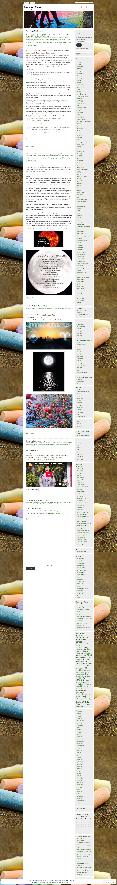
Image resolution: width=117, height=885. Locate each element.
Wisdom (64, 44)
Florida (85, 655)
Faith (81, 655)
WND (78, 290)
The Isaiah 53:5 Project (82, 539)
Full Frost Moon (68, 442)
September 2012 (80, 800)
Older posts (30, 568)
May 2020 (79, 713)
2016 (63, 155)
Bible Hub (79, 475)
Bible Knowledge (80, 477)
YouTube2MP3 (80, 459)
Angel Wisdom (80, 468)
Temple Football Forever (82, 588)
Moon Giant (79, 351)
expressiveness (50, 157)
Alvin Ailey (79, 389)
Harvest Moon (67, 157)
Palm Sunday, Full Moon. (49, 314)
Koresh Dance (80, 405)
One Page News (80, 192)
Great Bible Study (81, 496)
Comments (90, 7)
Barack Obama (80, 636)
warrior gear (59, 44)
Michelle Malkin (80, 167)
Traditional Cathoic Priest (82, 543)
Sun (61, 42)
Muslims (82, 672)
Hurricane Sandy (80, 661)
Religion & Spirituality (80, 693)
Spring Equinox (41, 308)
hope (87, 659)
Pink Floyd (32, 42)
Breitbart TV (79, 82)
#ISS (37, 129)
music (88, 670)
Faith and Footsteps (81, 495)
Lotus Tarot (79, 153)
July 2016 (79, 727)
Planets (36, 42)
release (40, 158)
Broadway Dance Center (82, 396)
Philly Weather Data (81, 206)
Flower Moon (59, 502)
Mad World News (80, 156)
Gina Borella (79, 335)
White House (79, 706)
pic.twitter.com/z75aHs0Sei (53, 129)
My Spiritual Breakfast (82, 511)
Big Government (80, 73)
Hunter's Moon (42, 40)
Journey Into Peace (81, 505)
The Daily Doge (80, 247)
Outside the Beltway (81, 196)
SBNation (79, 586)
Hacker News (80, 128)
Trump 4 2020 (80, 274)
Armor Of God (80, 470)
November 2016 (80, 722)
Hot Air (78, 130)
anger (71, 155)
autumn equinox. (29, 39)
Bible (78, 639)
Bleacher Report (80, 558)
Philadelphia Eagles (81, 572)
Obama (80, 680)
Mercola (78, 162)
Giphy (78, 337)
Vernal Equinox (63, 308)
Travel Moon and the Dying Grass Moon (40, 44)
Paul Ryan (84, 682)
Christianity (82, 647)
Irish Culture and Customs (82, 502)
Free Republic (80, 112)
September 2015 (80, 745)
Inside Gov (79, 137)
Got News (79, 123)
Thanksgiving (65, 444)
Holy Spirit (80, 659)
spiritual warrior (56, 42)
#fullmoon (67, 37)
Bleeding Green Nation (82, 561)
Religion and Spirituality (83, 695)
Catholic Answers (81, 480)
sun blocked (57, 158)
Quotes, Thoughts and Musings (84, 523)
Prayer (78, 688)
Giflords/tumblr (80, 333)
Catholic (86, 644)
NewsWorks (79, 183)
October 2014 (80, 764)
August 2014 (79, 768)
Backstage (79, 322)
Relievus (79, 423)
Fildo (78, 445)
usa (85, 704)
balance (27, 157)
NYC (86, 678)
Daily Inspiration (80, 491)
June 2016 (79, 729)
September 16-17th (49, 158)
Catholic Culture (80, 484)
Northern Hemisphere (40, 503)
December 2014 (80, 761)
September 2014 (80, 766)
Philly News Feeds (81, 203)
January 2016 (80, 738)
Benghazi (87, 637)
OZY (78, 197)
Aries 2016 (39, 317)
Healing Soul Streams (81, 498)
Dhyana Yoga (80, 398)
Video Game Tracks (81, 365)
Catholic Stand (80, 488)
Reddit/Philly (79, 219)
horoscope (68, 306)
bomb (31, 155)
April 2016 (79, 732)
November (40, 444)
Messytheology (80, 509)
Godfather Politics (81, 119)
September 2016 (80, 725)
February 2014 (80, 778)
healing (39, 155)
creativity (32, 157)
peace (89, 682)
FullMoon (66, 50)
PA (80, 682)
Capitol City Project (81, 87)
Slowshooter (79, 360)
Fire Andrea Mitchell (81, 107)
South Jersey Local (81, 233)
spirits (56, 37)
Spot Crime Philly (80, 235)
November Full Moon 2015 (35, 441)
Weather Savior (80, 288)
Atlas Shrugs (80, 68)
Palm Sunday (28, 308)
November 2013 (80, 782)
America (32, 37)
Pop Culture (52, 37)
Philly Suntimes (80, 204)
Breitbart (79, 80)
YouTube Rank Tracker (82, 372)
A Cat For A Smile (80, 300)
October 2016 (80, 723)
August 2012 (79, 801)
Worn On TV (79, 291)
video (88, 704)
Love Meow (79, 155)
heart (80, 657)
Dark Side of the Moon (45, 39)
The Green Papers (81, 254)
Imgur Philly (79, 133)
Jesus (78, 503)
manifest (34, 158)
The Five (79, 251)
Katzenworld (79, 146)
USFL (78, 595)
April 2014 (79, 775)
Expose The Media (81, 103)
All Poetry (79, 433)
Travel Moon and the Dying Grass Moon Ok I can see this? (40, 52)
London (83, 666)
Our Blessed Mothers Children (83, 512)
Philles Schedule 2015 (82, 576)
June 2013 (79, 791)
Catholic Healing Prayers (82, 486)
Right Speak (79, 220)
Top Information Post (81, 272)
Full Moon (36, 37)
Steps (78, 414)
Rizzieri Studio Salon (81, 551)
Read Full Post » (30, 146)
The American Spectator (82, 240)
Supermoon (28, 44)
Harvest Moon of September (32, 40)
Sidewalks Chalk (32, 6)
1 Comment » (38, 445)
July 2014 (79, 770)
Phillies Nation (80, 579)
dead (85, 649)
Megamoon (55, 40)
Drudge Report (80, 100)
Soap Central (80, 228)
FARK (78, 105)
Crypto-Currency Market (82, 96)
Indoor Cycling (80, 402)
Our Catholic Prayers (81, 514)
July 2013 (79, 789)
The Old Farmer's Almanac (83, 263)
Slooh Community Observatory (45, 42)
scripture (78, 700)
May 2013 (79, 793)
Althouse (79, 64)
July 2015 (79, 748)
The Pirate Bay (80, 456)
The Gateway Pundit (81, 252)
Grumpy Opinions (81, 126)
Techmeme (79, 238)
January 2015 (80, 759)
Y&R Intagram (80, 370)
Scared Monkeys (80, 224)
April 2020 (79, 715)
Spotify (78, 452)
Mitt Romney (81, 669)
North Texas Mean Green (82, 569)
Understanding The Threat (83, 277)
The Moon (48, 442)
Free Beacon (80, 110)
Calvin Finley (80, 379)
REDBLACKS (80, 583)
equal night (59, 306)
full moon (63, 39)
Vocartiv (78, 284)
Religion (83, 690)
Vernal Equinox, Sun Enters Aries (38, 305)
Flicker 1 (79, 328)
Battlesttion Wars (80, 324)
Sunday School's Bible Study (83, 530)
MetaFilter (79, 164)
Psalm (78, 690)
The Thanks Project (81, 267)
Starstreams (79, 454)
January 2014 (80, 780)
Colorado (78, 649)
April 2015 (79, 754)
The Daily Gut (80, 249)
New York (83, 676)
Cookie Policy (64, 882)
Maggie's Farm (80, 158)
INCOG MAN (80, 135)
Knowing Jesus (80, 507)
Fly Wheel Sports (80, 400)
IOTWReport (80, 140)
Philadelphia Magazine (82, 199)
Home (26, 3)
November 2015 (80, 741)
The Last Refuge (80, 258)
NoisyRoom (79, 188)
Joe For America (80, 144)
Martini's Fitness (80, 407)
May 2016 (79, 730)
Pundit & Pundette (81, 213)
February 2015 (80, 757)
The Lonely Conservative (82, 259)
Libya (80, 666)
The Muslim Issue (81, 261)
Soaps (78, 229)
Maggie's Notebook (81, 160)
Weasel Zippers (80, 286)
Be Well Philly (80, 395)
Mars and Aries (49, 40)
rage (37, 158)
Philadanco (79, 409)
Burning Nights (80, 84)
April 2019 (79, 716)
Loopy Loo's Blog (80, 151)
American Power (80, 66)
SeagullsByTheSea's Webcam (83, 226)
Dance (81, 649)
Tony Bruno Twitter (81, 593)
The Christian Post (81, 537)
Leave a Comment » (32, 45)
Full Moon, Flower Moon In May (37, 500)
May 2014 (79, 773)
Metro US (79, 165)
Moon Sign (79, 353)
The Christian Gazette (82, 535)
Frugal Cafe (79, 114)
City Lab (79, 91)
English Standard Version (83, 653)
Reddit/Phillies (80, 585)
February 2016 (80, 736)
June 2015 (79, 750)
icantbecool (79, 132)
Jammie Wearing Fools (82, 142)
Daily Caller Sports (81, 565)
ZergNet (79, 597)
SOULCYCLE (80, 412)
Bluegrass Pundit (80, 77)
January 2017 (80, 718)
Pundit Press (80, 215)
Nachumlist (79, 174)
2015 (55, 442)
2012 (77, 633)
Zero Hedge (79, 293)
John (77, 666)
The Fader (79, 362)
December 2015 (80, 739)
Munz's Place (80, 172)
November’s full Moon (31, 455)
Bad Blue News (80, 69)
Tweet (90, 700)
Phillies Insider (80, 577)
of (84, 680)
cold (64, 442)
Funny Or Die (80, 116)
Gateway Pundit (80, 117)
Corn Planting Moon (51, 502)
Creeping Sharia (80, 93)
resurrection (34, 308)
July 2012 (79, 803)
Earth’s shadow (37, 157)
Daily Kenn (79, 98)
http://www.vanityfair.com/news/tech (85, 340)
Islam (86, 661)
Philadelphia (81, 684)
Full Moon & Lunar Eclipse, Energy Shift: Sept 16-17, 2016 (47, 154)
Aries (55, 306)
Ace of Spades (80, 62)
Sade (78, 451)
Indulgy (78, 342)
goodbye (61, 157)
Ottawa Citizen (80, 194)
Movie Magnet (80, 354)
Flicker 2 (79, 330)
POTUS (86, 686)
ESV (77, 655)
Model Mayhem (80, 381)
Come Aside (79, 489)
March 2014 (79, 777)
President (85, 688)
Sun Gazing (28, 176)
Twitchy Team (81, 808)
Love (77, 668)
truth (61, 158)
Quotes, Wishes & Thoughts (83, 435)
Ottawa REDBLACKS (81, 570)
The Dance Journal (81, 416)
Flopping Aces (80, 109)
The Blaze (79, 242)
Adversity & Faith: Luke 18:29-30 (84, 867)
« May (77, 832)
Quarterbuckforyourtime (82, 383)
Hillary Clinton (85, 657)
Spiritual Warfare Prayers (82, 528)
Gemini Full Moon (34, 444)
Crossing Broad (80, 563)
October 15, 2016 (51, 123)
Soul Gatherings (80, 231)
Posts (83, 7)
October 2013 (80, 784)
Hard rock (68, 39)
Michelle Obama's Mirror (82, 169)
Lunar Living (79, 347)
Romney (87, 698)
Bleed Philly (79, 560)
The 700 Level (80, 590)
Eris (58, 72)
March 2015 (79, 755)
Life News (79, 149)
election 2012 (85, 651)
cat (82, 644)
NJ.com (78, 187)
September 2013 (80, 786)
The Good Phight (80, 592)
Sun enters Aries (48, 308)
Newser (78, 181)
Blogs (78, 75)
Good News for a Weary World (83, 121)
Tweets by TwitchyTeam (81, 810)
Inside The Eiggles (81, 567)
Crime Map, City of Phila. (82, 94)
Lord (87, 666)
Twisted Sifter (80, 363)
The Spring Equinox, (31, 317)
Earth (60, 39)
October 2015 (80, 743)
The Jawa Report (81, 256)
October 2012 (80, 798)
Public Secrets (80, 211)
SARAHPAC (79, 222)
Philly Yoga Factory (81, 411)
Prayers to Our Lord (81, 521)
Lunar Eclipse (44, 155)
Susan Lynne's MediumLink (83, 236)
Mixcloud (79, 447)
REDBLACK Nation (81, 581)
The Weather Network (82, 268)
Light (72, 157)
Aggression (67, 155)
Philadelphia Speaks (81, 201)
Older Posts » (49, 565)
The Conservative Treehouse (83, 244)
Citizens (78, 89)
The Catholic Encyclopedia (83, 534)
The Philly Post (80, 265)
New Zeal (79, 178)
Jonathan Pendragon (81, 344)
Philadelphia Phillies (81, 574)
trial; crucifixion (56, 308)
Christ (78, 646)
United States (82, 702)
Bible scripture (81, 641)
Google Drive (80, 338)
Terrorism (83, 700)
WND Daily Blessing (81, 544)
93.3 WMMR (79, 442)
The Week (79, 270)
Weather (48, 306)
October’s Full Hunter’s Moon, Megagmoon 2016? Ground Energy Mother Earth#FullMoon (47, 35)
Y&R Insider (79, 369)
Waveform (79, 458)
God (89, 655)
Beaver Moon (60, 442)
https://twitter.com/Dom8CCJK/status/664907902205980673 (40, 460)
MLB (85, 670)
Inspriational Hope (81, 500)
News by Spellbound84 (44, 37)
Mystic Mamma (29, 69)
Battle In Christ (80, 472)
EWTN (78, 493)
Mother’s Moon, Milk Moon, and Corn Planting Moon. (48, 511)
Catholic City (79, 482)
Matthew (81, 668)
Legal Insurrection (81, 148)
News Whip (79, 180)
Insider (78, 139)
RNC (83, 698)
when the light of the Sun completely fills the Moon (49, 513)
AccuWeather (80, 61)
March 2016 (79, 734)
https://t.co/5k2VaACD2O (37, 120)
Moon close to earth (62, 40)
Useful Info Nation (81, 279)
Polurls (78, 210)
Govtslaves (79, 125)
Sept (44, 158)
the (87, 700)
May (68, 502)
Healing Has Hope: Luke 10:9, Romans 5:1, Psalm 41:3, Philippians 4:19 (83, 623)
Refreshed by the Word (82, 525)
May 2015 (79, 752)
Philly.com (79, 208)
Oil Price (79, 190)
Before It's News (80, 71)
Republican (79, 698)
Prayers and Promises (82, 519)
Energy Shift (44, 157)
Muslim (78, 672)
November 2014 (80, 762)
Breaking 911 (80, 78)
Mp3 (78, 449)
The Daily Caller (80, 245)
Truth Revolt (79, 275)
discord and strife (54, 39)
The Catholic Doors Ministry (83, 532)
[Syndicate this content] (76, 837)
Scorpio (43, 516)
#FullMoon (46, 120)
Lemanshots (79, 346)
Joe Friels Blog (80, 404)
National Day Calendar (82, 176)
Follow (78, 44)
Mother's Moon (32, 503)
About (32, 3)
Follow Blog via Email (82, 33)
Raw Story (79, 217)
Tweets (51, 44)
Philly (81, 686)
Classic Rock (36, 39)
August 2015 (79, 746)
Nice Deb (79, 185)
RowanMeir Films (81, 358)
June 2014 (79, 771)
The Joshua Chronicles (82, 541)
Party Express (80, 356)
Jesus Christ (87, 664)
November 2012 (80, 796)
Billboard (79, 443)
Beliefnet (79, 473)
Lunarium (79, 349)
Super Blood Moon (66, 42)
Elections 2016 (80, 101)
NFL (83, 678)
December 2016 (80, 720)
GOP (77, 657)
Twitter (60, 37)
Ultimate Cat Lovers (81, 304)
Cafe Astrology (80, 479)
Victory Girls (79, 283)
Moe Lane (79, 171)
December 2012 (80, 794)
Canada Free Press (81, 85)
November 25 (46, 444)
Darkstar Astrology (81, 326)
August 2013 (79, 787)
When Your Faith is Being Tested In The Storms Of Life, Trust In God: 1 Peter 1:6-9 (84, 618)
